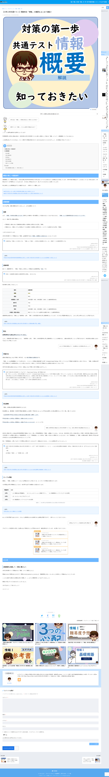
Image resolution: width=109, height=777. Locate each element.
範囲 (7, 153)
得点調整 (8, 161)
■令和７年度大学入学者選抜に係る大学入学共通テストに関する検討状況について (23, 193)
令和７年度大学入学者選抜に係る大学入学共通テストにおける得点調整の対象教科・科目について (27, 469)
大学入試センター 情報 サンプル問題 (13, 511)
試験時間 (8, 155)
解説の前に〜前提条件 (9, 149)
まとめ (6, 165)
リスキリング (105, 165)
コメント (5, 697)
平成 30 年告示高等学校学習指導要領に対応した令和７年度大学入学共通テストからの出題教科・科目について (30, 257)
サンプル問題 (9, 163)
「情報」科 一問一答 (105, 136)
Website (19, 681)
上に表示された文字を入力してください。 (13, 737)
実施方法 (8, 159)
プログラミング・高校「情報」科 (91, 620)
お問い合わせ (63, 773)
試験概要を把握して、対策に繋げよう (15, 167)
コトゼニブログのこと (105, 149)
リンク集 (69, 773)
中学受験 (105, 170)
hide (9, 145)
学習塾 (104, 175)
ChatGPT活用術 (105, 142)
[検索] (108, 2)
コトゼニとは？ (41, 773)
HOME (55, 771)
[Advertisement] (40, 600)
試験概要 (6, 151)
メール (5, 720)
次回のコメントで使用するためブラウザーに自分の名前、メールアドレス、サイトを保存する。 (24, 731)
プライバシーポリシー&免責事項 (53, 773)
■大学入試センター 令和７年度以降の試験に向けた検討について (19, 191)
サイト (4, 726)
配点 (7, 157)
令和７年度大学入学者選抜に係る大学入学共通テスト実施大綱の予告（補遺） (22, 323)
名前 (4, 714)
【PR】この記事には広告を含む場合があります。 (50, 113)
